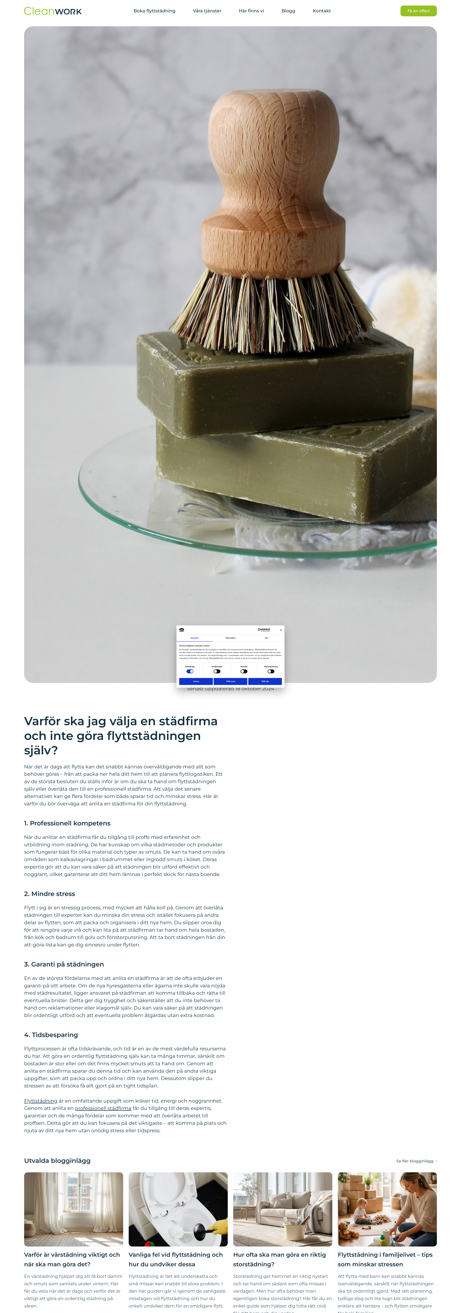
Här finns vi (251, 10)
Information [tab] (230, 638)
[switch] (217, 671)
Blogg (288, 10)
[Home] (53, 10)
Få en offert (418, 11)
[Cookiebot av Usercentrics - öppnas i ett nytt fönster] (259, 630)
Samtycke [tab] (194, 638)
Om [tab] (266, 638)
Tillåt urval (230, 681)
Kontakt (322, 10)
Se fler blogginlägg (415, 1161)
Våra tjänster (207, 10)
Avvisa (196, 681)
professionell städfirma (103, 1108)
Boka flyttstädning (155, 10)
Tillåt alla (265, 681)
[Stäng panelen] (281, 630)
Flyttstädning (40, 1101)
